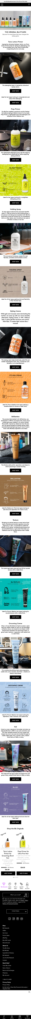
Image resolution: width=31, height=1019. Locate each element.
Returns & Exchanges (8, 970)
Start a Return (6, 968)
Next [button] (28, 846)
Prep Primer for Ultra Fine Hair (23, 852)
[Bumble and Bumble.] (12, 5)
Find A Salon (6, 935)
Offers (4, 930)
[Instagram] (9, 919)
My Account (6, 975)
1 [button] (13, 877)
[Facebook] (13, 919)
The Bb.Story (6, 948)
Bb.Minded (6, 950)
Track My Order (7, 965)
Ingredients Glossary (8, 953)
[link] (4, 885)
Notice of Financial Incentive (10, 904)
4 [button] (17, 877)
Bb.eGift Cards (7, 940)
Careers (5, 960)
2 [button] (14, 877)
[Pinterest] (17, 919)
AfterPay (5, 938)
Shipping (5, 973)
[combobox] (17, 911)
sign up (25, 896)
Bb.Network (6, 955)
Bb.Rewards (6, 928)
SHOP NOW (15, 91)
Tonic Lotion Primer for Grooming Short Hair (8, 854)
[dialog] (15, 899)
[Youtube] (21, 919)
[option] (8, 853)
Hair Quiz (5, 933)
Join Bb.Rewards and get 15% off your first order (15, 1)
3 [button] (16, 877)
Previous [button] (2, 846)
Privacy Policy (24, 900)
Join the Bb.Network (8, 958)
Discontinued (6, 943)
